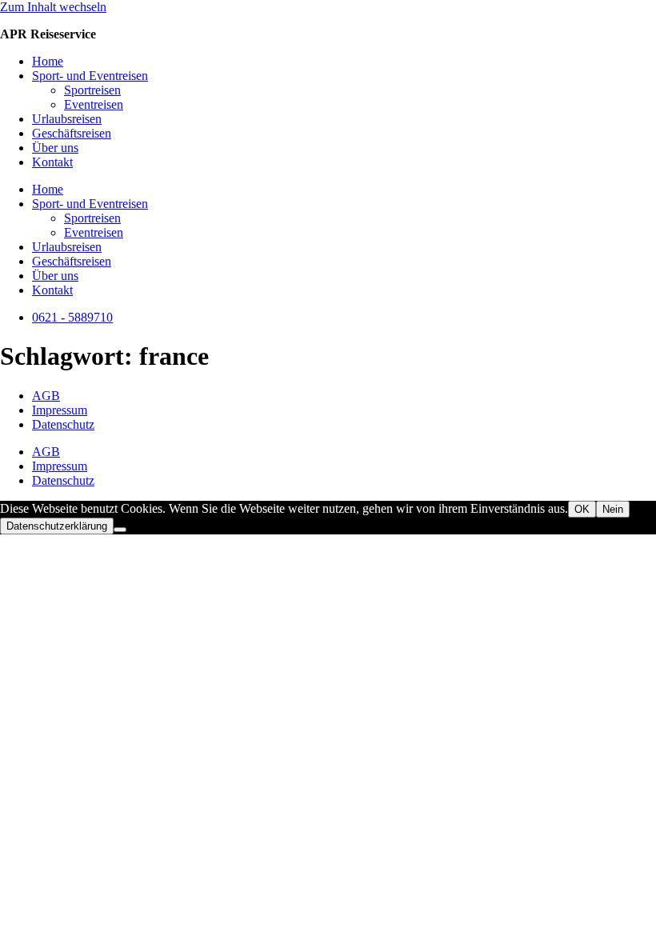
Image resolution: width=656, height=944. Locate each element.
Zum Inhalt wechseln (53, 7)
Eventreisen (93, 104)
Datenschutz (63, 424)
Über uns (55, 147)
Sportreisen (92, 90)
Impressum (59, 410)
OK (582, 509)
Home (47, 61)
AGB (46, 395)
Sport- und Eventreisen (90, 75)
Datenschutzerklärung (56, 526)
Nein (612, 509)
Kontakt (52, 162)
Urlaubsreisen (67, 119)
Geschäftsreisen (71, 133)
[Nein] (120, 529)
